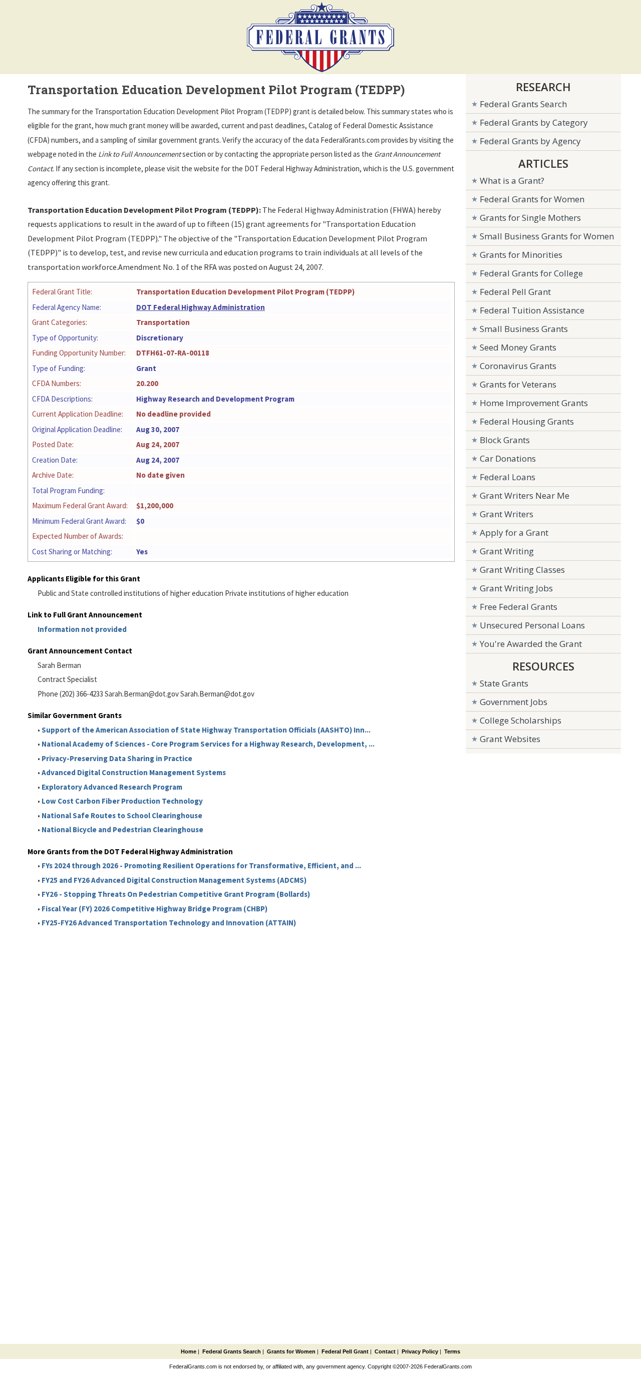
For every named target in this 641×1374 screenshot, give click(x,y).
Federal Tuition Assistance (532, 310)
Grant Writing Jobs (516, 588)
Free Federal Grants (518, 606)
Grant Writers (506, 514)
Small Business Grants (524, 328)
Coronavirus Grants (518, 366)
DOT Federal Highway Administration (200, 307)
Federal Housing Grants (527, 421)
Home (188, 1351)
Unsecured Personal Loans (532, 625)
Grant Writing (507, 551)
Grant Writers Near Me (524, 495)
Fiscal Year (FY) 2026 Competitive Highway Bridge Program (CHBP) (154, 908)
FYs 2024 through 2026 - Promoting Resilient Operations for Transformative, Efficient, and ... (201, 865)
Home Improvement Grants (534, 403)
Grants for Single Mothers (530, 217)
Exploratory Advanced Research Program (112, 787)
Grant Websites (510, 739)
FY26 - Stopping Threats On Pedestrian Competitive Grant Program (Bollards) (176, 894)
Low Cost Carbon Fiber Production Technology (122, 801)
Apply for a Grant (514, 532)
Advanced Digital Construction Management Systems (134, 772)
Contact (385, 1351)
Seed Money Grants (518, 347)
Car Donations (508, 458)
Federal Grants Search (523, 104)
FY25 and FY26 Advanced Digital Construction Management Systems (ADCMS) (174, 880)
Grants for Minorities (521, 254)
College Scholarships (520, 720)
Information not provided (82, 629)
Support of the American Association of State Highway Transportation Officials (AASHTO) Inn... (206, 730)
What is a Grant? (512, 180)
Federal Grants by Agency (530, 141)
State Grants (504, 683)
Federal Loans (507, 477)
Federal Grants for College (531, 273)
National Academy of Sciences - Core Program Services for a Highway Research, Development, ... (208, 744)
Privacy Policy (420, 1351)
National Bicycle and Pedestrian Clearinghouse (122, 829)
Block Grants (505, 440)
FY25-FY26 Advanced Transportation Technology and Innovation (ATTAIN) (169, 922)
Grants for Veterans (518, 384)
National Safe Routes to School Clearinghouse (122, 815)
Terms (452, 1351)
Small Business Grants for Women (547, 236)
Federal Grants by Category (534, 122)
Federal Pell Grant (515, 291)
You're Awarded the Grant (531, 643)
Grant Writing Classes (522, 569)
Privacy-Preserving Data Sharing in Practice (117, 758)
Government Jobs (513, 702)
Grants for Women (291, 1351)
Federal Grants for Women (532, 199)
